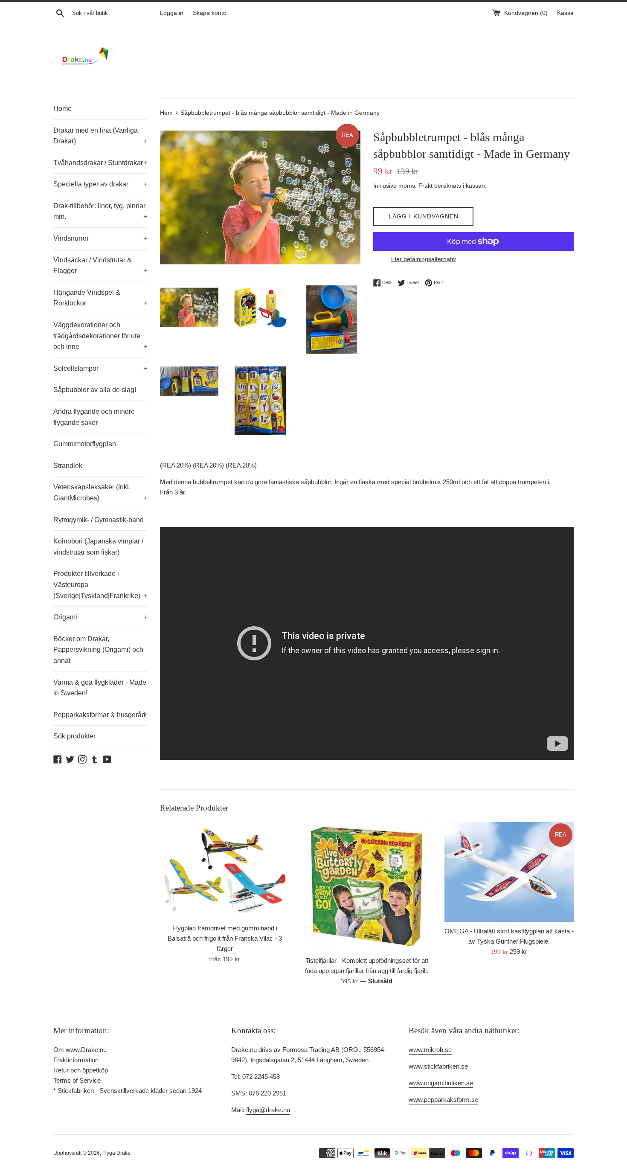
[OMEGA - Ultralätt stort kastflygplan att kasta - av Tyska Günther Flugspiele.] (509, 872)
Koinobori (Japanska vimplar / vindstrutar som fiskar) (98, 547)
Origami (100, 617)
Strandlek (67, 465)
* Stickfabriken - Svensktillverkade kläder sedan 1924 (127, 1090)
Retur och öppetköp (80, 1070)
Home (62, 108)
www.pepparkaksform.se (443, 1099)
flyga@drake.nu (268, 1109)
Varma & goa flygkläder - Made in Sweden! (99, 688)
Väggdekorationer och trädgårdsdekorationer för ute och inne (100, 335)
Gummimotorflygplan (84, 443)
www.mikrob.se (430, 1049)
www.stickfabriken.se (438, 1066)
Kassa (565, 13)
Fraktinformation (76, 1059)
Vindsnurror (100, 238)
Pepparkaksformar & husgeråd (100, 714)
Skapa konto (209, 13)
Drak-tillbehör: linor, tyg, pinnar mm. (100, 211)
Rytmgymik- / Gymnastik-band (98, 519)
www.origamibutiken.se (441, 1083)
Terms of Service (77, 1080)
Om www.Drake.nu (80, 1049)
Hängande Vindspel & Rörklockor (100, 298)
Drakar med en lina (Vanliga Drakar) (100, 136)
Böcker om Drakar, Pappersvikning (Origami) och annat (98, 649)
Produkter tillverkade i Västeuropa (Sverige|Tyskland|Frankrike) (100, 584)
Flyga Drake (116, 1153)
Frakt (425, 185)
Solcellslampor (100, 368)
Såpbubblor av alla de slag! (94, 389)
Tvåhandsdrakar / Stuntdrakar (100, 162)
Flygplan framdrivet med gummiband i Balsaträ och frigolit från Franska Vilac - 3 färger (225, 938)
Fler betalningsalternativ (423, 259)
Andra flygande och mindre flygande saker (94, 417)
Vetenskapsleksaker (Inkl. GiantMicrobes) (100, 492)
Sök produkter (74, 736)
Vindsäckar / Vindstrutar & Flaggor (100, 265)
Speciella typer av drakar (100, 184)
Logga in (171, 13)
